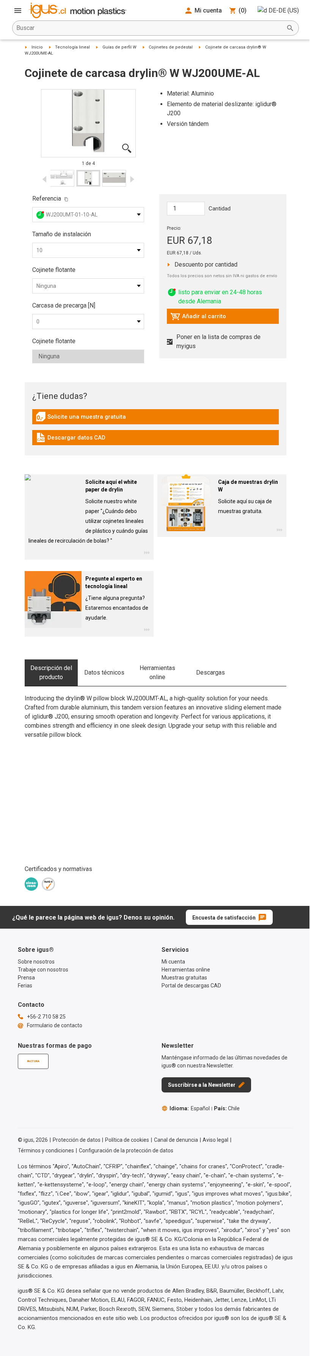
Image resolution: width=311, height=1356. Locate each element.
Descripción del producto (51, 672)
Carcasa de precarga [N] (63, 305)
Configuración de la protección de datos (126, 1150)
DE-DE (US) (284, 10)
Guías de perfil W (119, 47)
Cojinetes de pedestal (171, 47)
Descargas (210, 672)
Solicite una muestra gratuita (81, 418)
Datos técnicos (104, 672)
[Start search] (290, 28)
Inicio (37, 47)
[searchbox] (149, 28)
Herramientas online (157, 672)
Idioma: (190, 1108)
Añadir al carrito (198, 318)
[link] (155, 419)
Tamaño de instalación (61, 234)
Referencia (46, 198)
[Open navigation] (18, 10)
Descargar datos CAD (70, 439)
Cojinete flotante (53, 269)
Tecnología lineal (72, 47)
